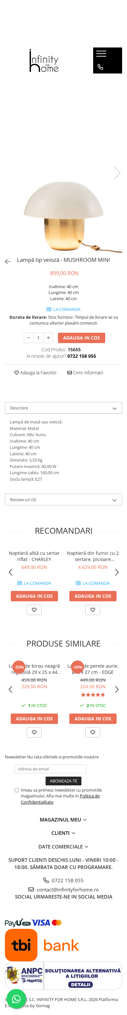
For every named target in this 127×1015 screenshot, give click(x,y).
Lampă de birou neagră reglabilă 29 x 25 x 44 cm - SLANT (34, 669)
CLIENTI (61, 833)
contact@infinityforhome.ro (67, 889)
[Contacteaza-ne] (100, 66)
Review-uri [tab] (23, 499)
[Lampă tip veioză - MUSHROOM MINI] (63, 166)
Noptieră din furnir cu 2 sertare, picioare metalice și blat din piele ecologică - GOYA (93, 556)
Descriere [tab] (19, 408)
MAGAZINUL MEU (61, 819)
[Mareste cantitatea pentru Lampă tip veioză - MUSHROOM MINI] (48, 338)
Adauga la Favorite (38, 372)
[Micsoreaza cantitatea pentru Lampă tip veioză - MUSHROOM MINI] (29, 338)
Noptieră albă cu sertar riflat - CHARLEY (34, 556)
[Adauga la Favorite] (34, 610)
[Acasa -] (44, 60)
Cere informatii (87, 372)
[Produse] (102, 55)
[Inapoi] (5, 261)
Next (117, 173)
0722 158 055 (67, 880)
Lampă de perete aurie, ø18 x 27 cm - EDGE (93, 669)
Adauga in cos (81, 338)
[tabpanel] (63, 166)
